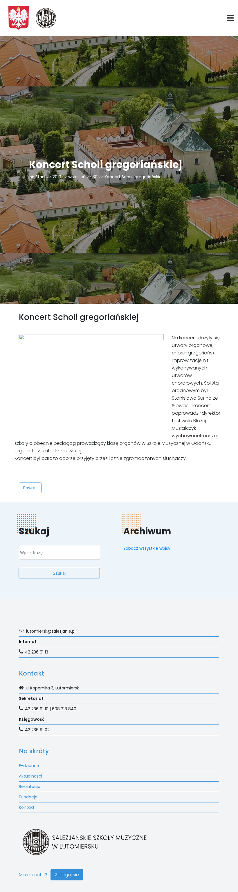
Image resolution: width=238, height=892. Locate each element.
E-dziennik (29, 766)
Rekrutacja (29, 786)
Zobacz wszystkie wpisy (146, 548)
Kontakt (27, 807)
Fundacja (28, 797)
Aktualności (30, 776)
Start (40, 177)
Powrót (30, 488)
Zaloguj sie (67, 874)
